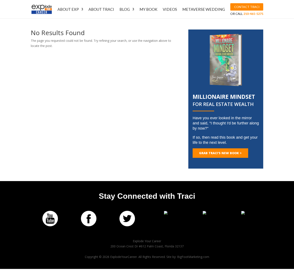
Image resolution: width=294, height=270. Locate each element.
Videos (170, 10)
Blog (124, 10)
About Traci (101, 10)
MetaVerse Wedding (203, 10)
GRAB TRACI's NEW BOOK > (220, 153)
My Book (148, 10)
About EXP (68, 10)
